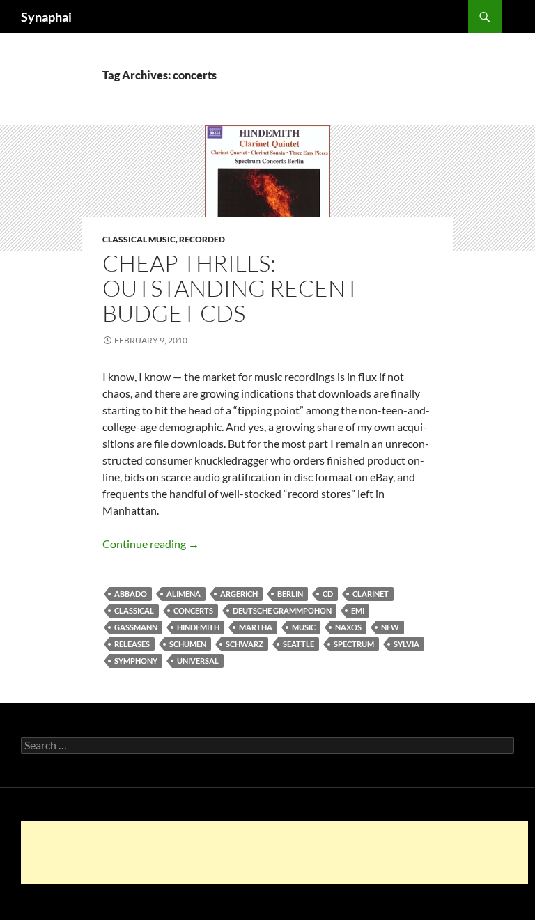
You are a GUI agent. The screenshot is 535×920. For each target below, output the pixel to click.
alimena (183, 593)
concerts (193, 610)
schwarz (244, 643)
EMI (357, 610)
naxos (348, 627)
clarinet (370, 593)
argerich (239, 593)
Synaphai (46, 16)
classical (134, 610)
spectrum (354, 643)
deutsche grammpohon (282, 610)
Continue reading (150, 543)
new (390, 627)
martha (255, 627)
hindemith (198, 627)
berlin (290, 593)
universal (198, 660)
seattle (298, 643)
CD (328, 593)
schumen (187, 643)
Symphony (135, 660)
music (304, 627)
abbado (130, 593)
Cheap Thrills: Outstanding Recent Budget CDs (230, 288)
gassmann (135, 627)
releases (132, 643)
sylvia (406, 643)
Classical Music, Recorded (163, 239)
